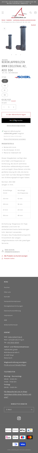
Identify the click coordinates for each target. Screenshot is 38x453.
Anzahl (4, 103)
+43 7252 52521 (13, 342)
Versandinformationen (12, 301)
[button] (2, 12)
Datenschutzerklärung (12, 311)
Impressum (8, 315)
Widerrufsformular (11, 325)
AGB (5, 320)
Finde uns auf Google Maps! (15, 365)
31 (4, 90)
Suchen (7, 287)
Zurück (33, 25)
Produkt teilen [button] (9, 258)
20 (5, 81)
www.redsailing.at (15, 337)
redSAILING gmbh (15, 449)
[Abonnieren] (31, 409)
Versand (13, 100)
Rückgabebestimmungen (13, 306)
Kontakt (7, 297)
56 (5, 95)
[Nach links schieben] (11, 54)
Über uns (7, 292)
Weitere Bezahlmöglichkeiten (16, 125)
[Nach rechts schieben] (20, 54)
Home (3, 20)
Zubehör (9, 20)
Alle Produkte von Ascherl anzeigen (15, 256)
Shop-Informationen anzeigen (15, 139)
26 (5, 85)
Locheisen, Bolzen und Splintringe (24, 20)
